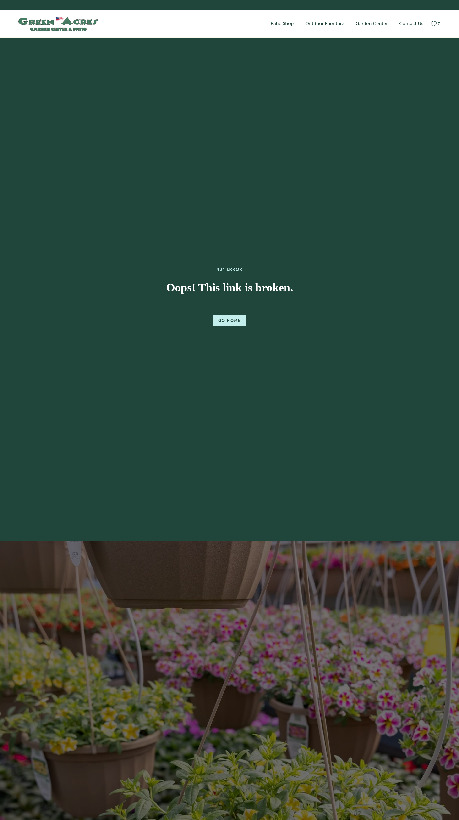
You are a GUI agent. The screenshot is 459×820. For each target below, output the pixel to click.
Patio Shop (282, 23)
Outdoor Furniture (324, 23)
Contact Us (411, 23)
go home (229, 320)
